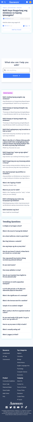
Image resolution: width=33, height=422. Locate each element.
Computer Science (22, 372)
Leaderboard (6, 353)
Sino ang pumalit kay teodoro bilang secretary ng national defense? (14, 259)
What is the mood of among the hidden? (15, 231)
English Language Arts (23, 365)
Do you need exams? (9, 265)
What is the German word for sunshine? (15, 301)
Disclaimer (20, 393)
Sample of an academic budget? (13, 306)
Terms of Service (21, 387)
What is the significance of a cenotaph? (15, 295)
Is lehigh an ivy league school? (12, 226)
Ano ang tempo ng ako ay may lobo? (14, 246)
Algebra (19, 353)
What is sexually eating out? (11, 329)
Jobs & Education (12, 7)
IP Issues (19, 399)
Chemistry (20, 356)
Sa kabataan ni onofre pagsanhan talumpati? (13, 283)
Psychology (20, 368)
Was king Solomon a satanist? (12, 241)
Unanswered (6, 359)
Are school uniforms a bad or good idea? (16, 236)
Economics (20, 375)
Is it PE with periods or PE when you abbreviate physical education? (14, 289)
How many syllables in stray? (12, 270)
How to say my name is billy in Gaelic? (15, 324)
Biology (19, 359)
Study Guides (6, 390)
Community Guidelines (9, 381)
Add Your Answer (16, 29)
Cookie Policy (20, 396)
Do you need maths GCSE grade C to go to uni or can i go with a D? (16, 318)
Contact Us (20, 384)
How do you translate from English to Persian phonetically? (14, 276)
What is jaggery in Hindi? (10, 334)
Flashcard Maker (7, 387)
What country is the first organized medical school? (16, 311)
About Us (19, 381)
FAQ (4, 396)
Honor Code (6, 384)
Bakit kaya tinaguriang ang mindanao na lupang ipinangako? (15, 12)
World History (21, 362)
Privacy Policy (21, 390)
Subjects (5, 7)
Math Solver (6, 393)
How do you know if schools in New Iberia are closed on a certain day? (16, 252)
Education (19, 7)
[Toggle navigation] (2, 2)
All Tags (5, 356)
